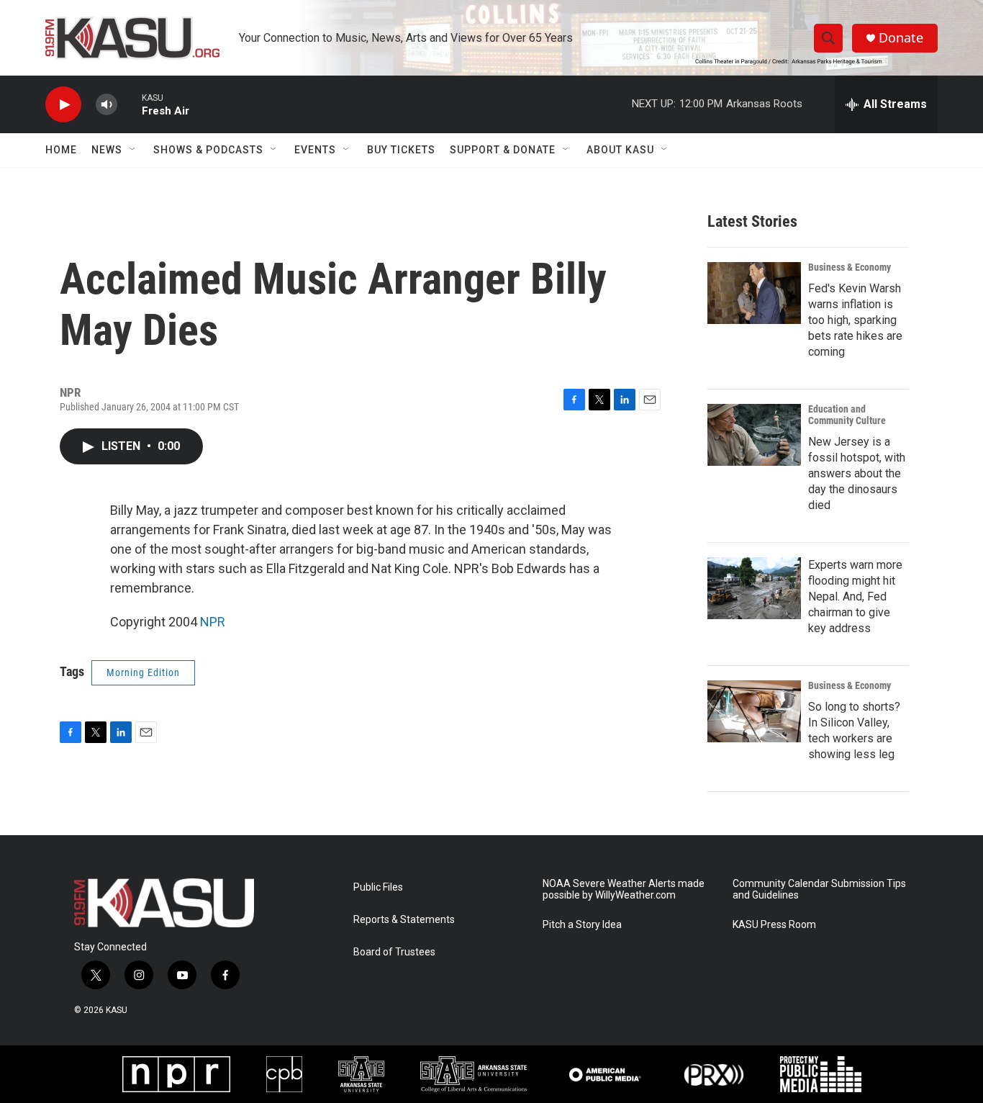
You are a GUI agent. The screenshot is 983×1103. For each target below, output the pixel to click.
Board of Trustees (394, 952)
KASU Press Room (774, 924)
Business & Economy (849, 267)
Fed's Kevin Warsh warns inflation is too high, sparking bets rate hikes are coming (855, 320)
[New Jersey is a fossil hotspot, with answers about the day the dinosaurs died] (754, 435)
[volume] (106, 105)
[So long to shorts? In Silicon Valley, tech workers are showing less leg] (754, 711)
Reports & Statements (404, 919)
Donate (901, 37)
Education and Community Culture (847, 414)
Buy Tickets (401, 150)
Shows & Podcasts (208, 150)
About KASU (620, 150)
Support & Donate (503, 150)
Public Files (378, 887)
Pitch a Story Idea (582, 924)
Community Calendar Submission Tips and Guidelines (819, 889)
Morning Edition (143, 672)
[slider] (129, 104)
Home (61, 150)
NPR (212, 621)
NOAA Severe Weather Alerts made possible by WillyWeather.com (624, 889)
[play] (63, 104)
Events (315, 150)
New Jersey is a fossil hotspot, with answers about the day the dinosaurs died (856, 473)
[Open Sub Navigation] (133, 150)
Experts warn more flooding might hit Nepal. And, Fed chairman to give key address (855, 596)
